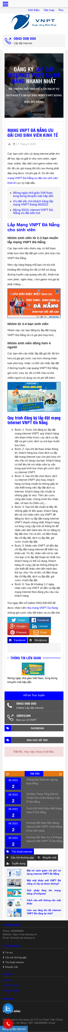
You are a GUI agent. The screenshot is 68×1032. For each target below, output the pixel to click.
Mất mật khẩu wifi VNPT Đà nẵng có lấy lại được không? (44, 882)
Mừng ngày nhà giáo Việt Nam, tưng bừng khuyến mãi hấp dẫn (33, 194)
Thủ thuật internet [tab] (21, 851)
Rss (61, 10)
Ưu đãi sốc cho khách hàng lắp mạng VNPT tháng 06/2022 (33, 203)
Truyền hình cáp (11, 985)
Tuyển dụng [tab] (18, 863)
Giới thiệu (33, 10)
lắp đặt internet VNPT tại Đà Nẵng (34, 75)
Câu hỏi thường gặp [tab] (22, 857)
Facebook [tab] (19, 640)
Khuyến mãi (11, 967)
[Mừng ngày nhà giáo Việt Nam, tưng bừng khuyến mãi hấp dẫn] (33, 669)
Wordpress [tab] (40, 640)
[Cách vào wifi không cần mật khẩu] (14, 903)
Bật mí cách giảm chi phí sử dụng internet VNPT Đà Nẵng (44, 872)
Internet (7, 980)
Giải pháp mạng (11, 990)
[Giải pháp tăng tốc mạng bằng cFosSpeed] (14, 893)
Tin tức (9, 952)
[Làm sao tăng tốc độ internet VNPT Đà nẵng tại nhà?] (14, 913)
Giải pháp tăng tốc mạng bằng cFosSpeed (44, 892)
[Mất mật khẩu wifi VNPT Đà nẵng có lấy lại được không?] (14, 883)
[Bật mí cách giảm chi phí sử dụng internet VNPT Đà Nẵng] (14, 873)
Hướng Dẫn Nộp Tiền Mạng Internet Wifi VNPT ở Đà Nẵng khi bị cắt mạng (44, 826)
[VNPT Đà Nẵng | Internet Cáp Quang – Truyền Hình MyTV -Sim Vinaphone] (34, 22)
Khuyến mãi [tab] (49, 857)
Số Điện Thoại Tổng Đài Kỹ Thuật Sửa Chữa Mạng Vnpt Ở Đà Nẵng (43, 797)
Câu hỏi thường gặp (15, 957)
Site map (49, 10)
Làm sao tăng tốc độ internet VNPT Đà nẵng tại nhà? (44, 912)
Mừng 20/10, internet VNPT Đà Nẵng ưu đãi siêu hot (33, 211)
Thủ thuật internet (14, 962)
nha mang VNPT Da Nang (42, 607)
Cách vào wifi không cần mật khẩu (44, 902)
